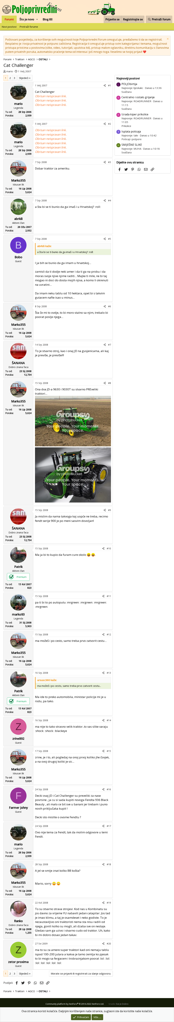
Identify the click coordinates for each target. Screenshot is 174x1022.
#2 (109, 123)
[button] (37, 19)
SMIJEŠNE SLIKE (131, 145)
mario (9, 71)
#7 (109, 344)
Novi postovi (9, 26)
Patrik (18, 567)
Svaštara (126, 91)
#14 (109, 720)
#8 (109, 383)
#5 (109, 238)
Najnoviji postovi (128, 78)
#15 (109, 751)
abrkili (18, 219)
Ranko (18, 921)
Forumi (9, 19)
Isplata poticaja (131, 131)
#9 (109, 510)
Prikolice (126, 126)
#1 (109, 85)
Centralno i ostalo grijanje (138, 97)
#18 (109, 864)
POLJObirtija (129, 84)
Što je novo (27, 19)
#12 (109, 634)
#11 (109, 596)
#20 (109, 943)
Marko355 (18, 180)
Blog (46, 19)
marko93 (18, 614)
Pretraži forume (29, 26)
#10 (109, 548)
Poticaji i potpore (131, 139)
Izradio (118, 1003)
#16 (109, 789)
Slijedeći (23, 78)
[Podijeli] (104, 85)
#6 (109, 306)
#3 (109, 162)
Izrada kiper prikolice (134, 114)
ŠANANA (18, 363)
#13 (109, 672)
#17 (109, 826)
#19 (109, 902)
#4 (109, 200)
